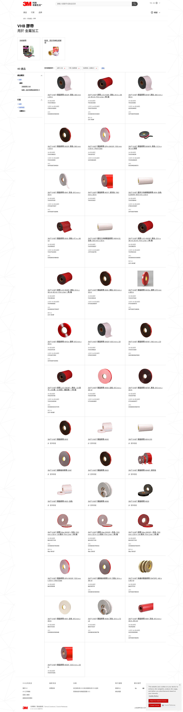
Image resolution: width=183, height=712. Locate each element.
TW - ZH (152, 3)
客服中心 (118, 688)
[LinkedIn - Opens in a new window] (135, 688)
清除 (102, 68)
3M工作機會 (26, 691)
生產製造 (73, 68)
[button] (169, 705)
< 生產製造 (20, 107)
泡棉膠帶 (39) (26, 87)
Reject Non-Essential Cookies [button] (158, 701)
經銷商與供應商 (27, 698)
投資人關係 (26, 695)
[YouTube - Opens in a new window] (143, 688)
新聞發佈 (52, 688)
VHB (60, 68)
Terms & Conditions (49, 706)
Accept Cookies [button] (154, 705)
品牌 (40, 12)
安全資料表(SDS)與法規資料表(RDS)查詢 (85, 688)
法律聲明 (32, 706)
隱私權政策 (40, 706)
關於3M (25, 688)
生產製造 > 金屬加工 (88, 68)
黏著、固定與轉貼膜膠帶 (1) (31, 90)
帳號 (156, 13)
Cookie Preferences (62, 706)
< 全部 (19, 80)
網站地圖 (118, 691)
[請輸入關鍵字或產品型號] (135, 4)
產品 (25, 12)
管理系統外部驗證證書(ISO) (81, 691)
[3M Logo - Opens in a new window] (35, 4)
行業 (32, 12)
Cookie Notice (153, 696)
